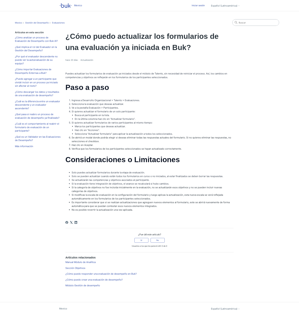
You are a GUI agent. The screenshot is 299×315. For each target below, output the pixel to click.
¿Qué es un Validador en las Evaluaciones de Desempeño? (38, 138)
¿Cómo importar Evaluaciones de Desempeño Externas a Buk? (33, 71)
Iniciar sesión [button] (198, 5)
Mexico (18, 22)
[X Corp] (71, 222)
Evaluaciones (58, 22)
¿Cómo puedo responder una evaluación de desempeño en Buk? (101, 273)
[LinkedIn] (75, 222)
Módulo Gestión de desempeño (82, 285)
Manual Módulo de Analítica (80, 262)
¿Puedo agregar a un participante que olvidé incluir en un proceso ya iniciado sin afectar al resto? (36, 82)
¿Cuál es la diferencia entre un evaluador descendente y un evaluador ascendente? (37, 105)
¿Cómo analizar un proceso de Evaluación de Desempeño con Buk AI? (36, 39)
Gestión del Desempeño (37, 22)
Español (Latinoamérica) (224, 5)
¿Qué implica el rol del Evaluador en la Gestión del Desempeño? (36, 49)
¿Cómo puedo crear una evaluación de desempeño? (94, 279)
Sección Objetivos (75, 268)
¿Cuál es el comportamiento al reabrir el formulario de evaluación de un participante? (37, 127)
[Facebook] (66, 222)
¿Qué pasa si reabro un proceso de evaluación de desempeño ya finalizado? (37, 116)
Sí (141, 240)
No (157, 240)
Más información (24, 146)
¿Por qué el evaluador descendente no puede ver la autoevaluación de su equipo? (36, 60)
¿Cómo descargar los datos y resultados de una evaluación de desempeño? (37, 93)
